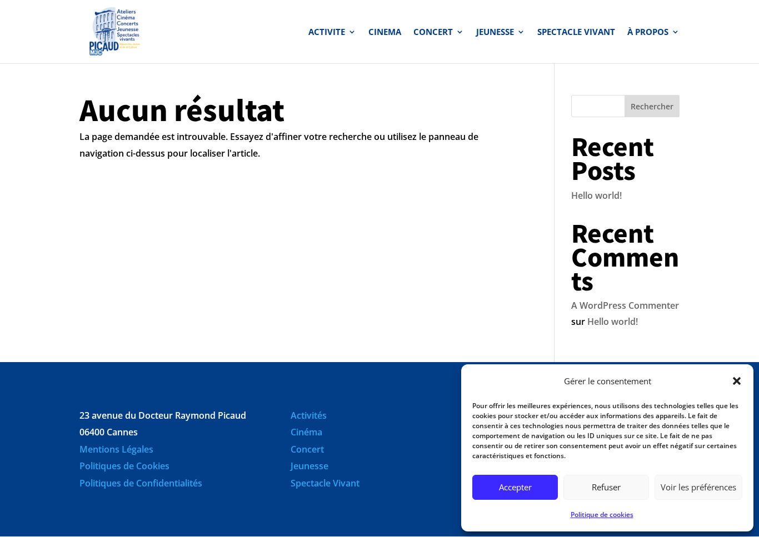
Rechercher (652, 106)
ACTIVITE (326, 32)
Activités (309, 415)
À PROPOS (647, 32)
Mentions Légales (116, 449)
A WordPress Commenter (625, 305)
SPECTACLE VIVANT (576, 32)
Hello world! (596, 195)
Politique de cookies (602, 514)
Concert (307, 449)
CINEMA (384, 32)
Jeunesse (309, 466)
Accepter (515, 487)
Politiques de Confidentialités (140, 483)
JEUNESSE (495, 32)
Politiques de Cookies (124, 466)
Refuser (606, 487)
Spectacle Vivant (325, 483)
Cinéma (306, 432)
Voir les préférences (698, 487)
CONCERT (433, 32)
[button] (736, 381)
